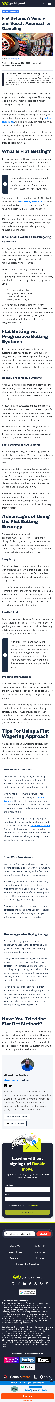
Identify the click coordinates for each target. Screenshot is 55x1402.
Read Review (27, 1400)
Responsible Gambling (27, 1264)
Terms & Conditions (31, 1205)
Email (7, 1194)
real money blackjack (30, 201)
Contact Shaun (16, 1123)
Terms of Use (39, 1252)
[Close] (52, 1379)
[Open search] (43, 4)
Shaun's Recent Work (17, 1116)
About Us (15, 1246)
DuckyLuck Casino (40, 825)
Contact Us (40, 1246)
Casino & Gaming (10, 11)
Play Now (27, 1396)
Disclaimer (15, 1258)
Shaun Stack (11, 1080)
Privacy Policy (15, 1252)
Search (43, 1234)
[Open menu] (49, 4)
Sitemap (40, 1258)
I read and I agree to (23, 1205)
